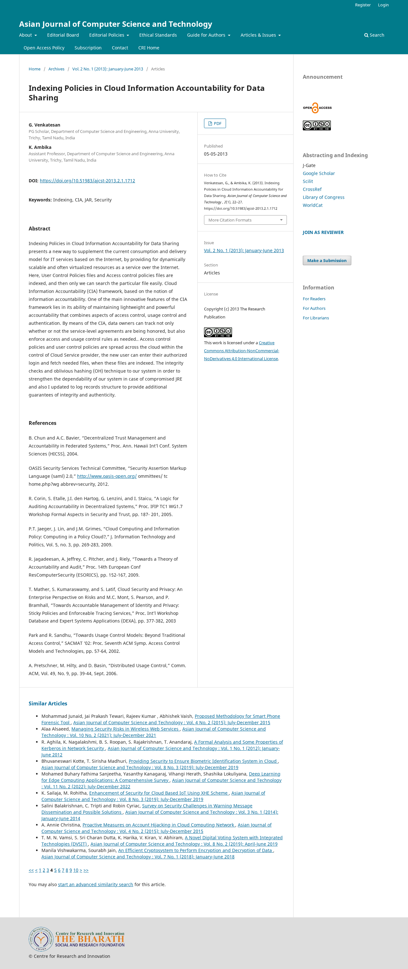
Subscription (88, 48)
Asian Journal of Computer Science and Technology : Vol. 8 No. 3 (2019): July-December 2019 (139, 767)
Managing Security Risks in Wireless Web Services (125, 729)
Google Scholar (319, 173)
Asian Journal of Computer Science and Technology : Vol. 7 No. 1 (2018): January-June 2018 (138, 857)
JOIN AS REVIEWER (323, 232)
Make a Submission (327, 260)
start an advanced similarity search (95, 884)
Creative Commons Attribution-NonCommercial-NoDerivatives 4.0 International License (241, 350)
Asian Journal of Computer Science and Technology (115, 23)
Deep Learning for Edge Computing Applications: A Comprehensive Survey (160, 777)
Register (363, 5)
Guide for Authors (207, 35)
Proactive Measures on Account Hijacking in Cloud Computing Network (159, 825)
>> (86, 870)
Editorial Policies (107, 35)
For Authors (314, 308)
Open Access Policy (44, 48)
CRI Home (148, 48)
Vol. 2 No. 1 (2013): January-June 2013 (107, 69)
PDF (217, 123)
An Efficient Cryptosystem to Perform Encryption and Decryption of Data (195, 850)
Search (376, 35)
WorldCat (313, 205)
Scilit (308, 181)
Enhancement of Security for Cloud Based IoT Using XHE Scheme (159, 793)
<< (31, 870)
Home (34, 69)
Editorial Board (63, 35)
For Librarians (316, 318)
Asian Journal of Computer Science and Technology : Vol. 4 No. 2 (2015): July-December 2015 (171, 722)
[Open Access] (317, 112)
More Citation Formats (229, 220)
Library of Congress (324, 197)
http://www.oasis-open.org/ (107, 476)
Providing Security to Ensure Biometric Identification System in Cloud (203, 761)
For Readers (314, 299)
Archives (56, 69)
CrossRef (312, 189)
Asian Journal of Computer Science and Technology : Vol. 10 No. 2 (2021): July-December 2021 (153, 732)
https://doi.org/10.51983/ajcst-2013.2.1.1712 (87, 181)
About (26, 35)
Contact (120, 48)
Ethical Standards (158, 35)
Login (383, 5)
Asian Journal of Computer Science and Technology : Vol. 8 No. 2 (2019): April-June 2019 (184, 844)
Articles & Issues (259, 35)
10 (75, 870)
